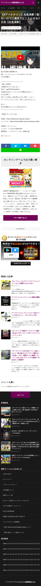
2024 (5, 554)
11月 (34, 549)
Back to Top (20, 395)
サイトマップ (7, 479)
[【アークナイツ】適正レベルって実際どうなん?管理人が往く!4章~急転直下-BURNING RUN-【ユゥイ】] (6, 411)
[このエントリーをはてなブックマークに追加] (25, 146)
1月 (8, 543)
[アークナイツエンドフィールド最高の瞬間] (6, 301)
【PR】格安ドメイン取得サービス (13, 532)
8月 (26, 543)
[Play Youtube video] (20, 57)
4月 (16, 543)
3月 (13, 543)
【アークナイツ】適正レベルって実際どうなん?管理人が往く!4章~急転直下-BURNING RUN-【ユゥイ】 (25, 410)
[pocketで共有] (35, 146)
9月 (28, 549)
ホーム (3, 8)
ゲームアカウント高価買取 (11, 522)
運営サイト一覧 (8, 495)
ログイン (19, 386)
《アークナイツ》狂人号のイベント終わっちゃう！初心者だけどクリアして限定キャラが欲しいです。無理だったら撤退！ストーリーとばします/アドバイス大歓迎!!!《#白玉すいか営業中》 (26, 355)
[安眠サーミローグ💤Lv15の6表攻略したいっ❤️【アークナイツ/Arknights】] (6, 459)
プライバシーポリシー (10, 484)
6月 (21, 543)
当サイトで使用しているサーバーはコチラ (16, 500)
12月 (38, 549)
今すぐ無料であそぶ (20, 218)
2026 (5, 543)
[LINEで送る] (20, 150)
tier (18, 8)
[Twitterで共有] (16, 146)
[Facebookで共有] (6, 146)
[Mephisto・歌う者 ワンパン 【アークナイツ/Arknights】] (6, 435)
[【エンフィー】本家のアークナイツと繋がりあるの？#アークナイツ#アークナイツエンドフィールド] (6, 334)
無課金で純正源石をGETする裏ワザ (14, 516)
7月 (23, 543)
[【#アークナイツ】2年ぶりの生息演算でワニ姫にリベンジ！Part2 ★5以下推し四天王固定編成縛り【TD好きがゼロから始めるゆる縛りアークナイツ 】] (6, 446)
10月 (31, 549)
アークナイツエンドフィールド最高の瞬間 (26, 297)
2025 (5, 549)
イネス (32, 8)
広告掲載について (8, 490)
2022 (5, 565)
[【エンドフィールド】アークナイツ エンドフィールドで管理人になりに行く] (6, 285)
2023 (5, 559)
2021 (5, 570)
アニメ (24, 8)
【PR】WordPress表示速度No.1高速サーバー (17, 527)
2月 (11, 543)
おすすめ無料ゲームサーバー (12, 506)
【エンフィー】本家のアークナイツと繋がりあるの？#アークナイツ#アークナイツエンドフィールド (26, 333)
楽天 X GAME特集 (8, 511)
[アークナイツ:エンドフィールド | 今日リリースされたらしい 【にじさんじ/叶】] (6, 316)
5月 (18, 543)
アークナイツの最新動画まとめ (26, 582)
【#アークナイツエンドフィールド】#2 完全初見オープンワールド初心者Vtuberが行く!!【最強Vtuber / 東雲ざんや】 (26, 421)
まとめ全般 (11, 8)
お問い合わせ (7, 474)
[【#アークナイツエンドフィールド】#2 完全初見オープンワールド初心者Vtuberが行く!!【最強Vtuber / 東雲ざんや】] (6, 423)
